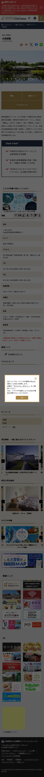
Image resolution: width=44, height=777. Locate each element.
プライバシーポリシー (21, 386)
